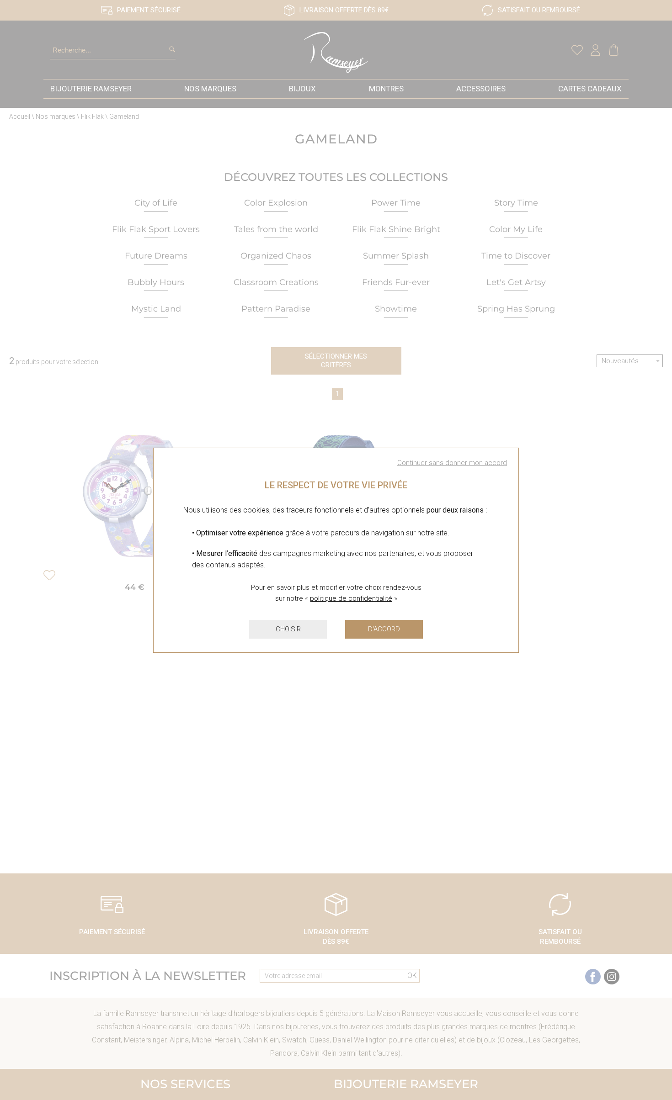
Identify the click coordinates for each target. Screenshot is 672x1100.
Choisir (288, 629)
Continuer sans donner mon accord (452, 463)
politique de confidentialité (351, 598)
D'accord (384, 629)
